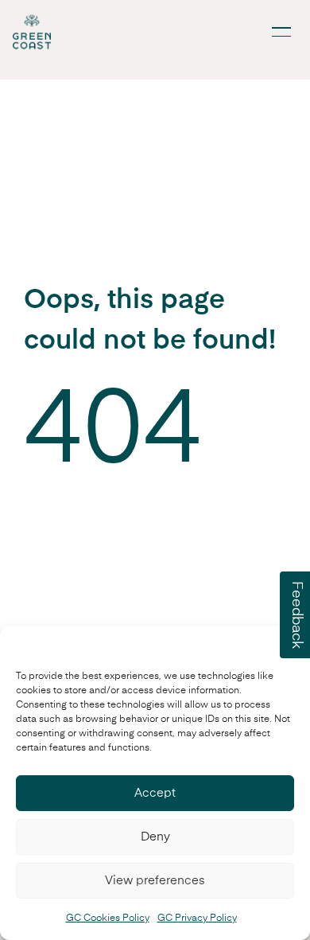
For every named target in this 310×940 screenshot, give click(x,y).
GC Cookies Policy (107, 918)
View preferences (155, 881)
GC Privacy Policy (197, 918)
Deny (155, 837)
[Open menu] (281, 32)
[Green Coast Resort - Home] (32, 32)
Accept (155, 793)
